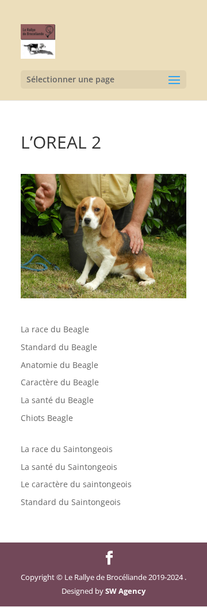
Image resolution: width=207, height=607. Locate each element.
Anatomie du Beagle (59, 364)
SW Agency (125, 591)
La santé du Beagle (57, 399)
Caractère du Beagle (60, 382)
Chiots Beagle (47, 417)
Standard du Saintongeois (71, 501)
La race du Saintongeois (67, 448)
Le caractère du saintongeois (76, 484)
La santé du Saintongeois (69, 466)
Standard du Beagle (59, 347)
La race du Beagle (55, 329)
